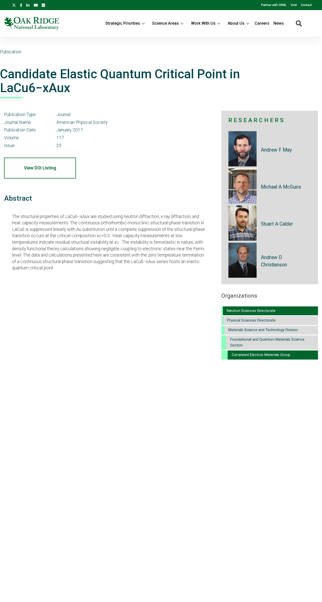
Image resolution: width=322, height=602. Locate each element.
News (278, 23)
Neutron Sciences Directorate (251, 311)
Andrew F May (276, 150)
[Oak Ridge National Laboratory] (31, 23)
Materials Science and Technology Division (263, 330)
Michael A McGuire (281, 187)
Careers (262, 23)
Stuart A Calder (277, 224)
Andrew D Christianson (274, 261)
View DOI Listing (40, 167)
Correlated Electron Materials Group (261, 355)
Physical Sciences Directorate (251, 320)
